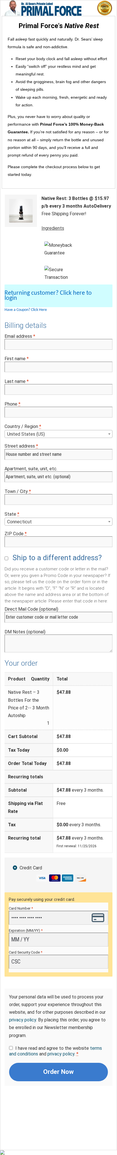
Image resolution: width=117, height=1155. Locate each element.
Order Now (58, 1072)
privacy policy (22, 1020)
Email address (20, 336)
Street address (21, 446)
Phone (12, 404)
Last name (17, 381)
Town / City (18, 491)
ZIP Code (16, 533)
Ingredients (52, 228)
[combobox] (58, 434)
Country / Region (23, 426)
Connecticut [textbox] (19, 521)
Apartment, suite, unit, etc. (31, 468)
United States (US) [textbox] (26, 434)
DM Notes (25, 632)
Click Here (39, 310)
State (12, 514)
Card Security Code (25, 952)
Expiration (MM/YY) (26, 930)
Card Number (21, 908)
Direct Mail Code (31, 609)
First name (17, 358)
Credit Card (31, 868)
